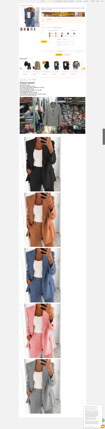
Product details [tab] (23, 79)
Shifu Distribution (71, 1)
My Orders (86, 1)
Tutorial (43, 1)
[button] (68, 39)
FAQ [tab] (30, 79)
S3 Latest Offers (50, 1)
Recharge (65, 1)
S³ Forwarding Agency (59, 1)
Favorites (97, 1)
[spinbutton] (70, 39)
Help (80, 1)
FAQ (78, 1)
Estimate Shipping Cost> (57, 27)
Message (92, 1)
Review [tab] (34, 79)
